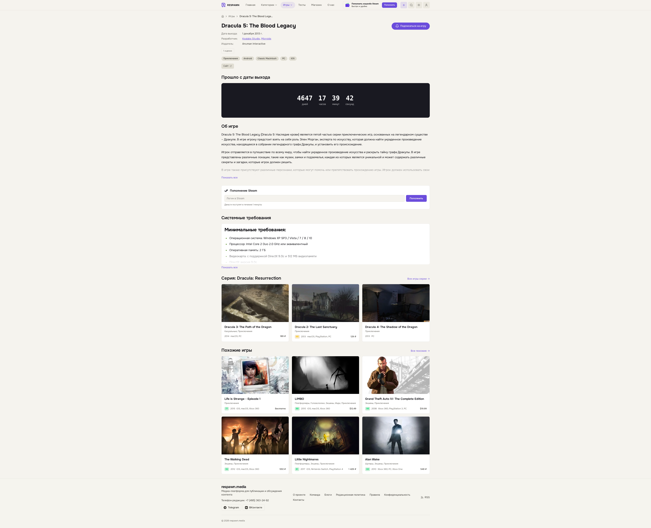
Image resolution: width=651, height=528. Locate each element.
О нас (331, 5)
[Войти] (426, 5)
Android (248, 58)
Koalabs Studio (251, 38)
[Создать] (403, 5)
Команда (315, 494)
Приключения (230, 58)
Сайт (226, 66)
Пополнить (416, 198)
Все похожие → (420, 351)
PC (283, 58)
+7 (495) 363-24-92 (257, 500)
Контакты (298, 500)
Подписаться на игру (413, 26)
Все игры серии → (418, 278)
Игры (232, 16)
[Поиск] (411, 5)
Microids (266, 38)
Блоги (328, 494)
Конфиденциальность (397, 494)
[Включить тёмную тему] (419, 5)
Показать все (229, 177)
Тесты (301, 5)
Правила (375, 494)
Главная (250, 5)
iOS (292, 58)
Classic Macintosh (267, 58)
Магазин (316, 5)
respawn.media (233, 486)
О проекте (299, 494)
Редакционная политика (350, 494)
